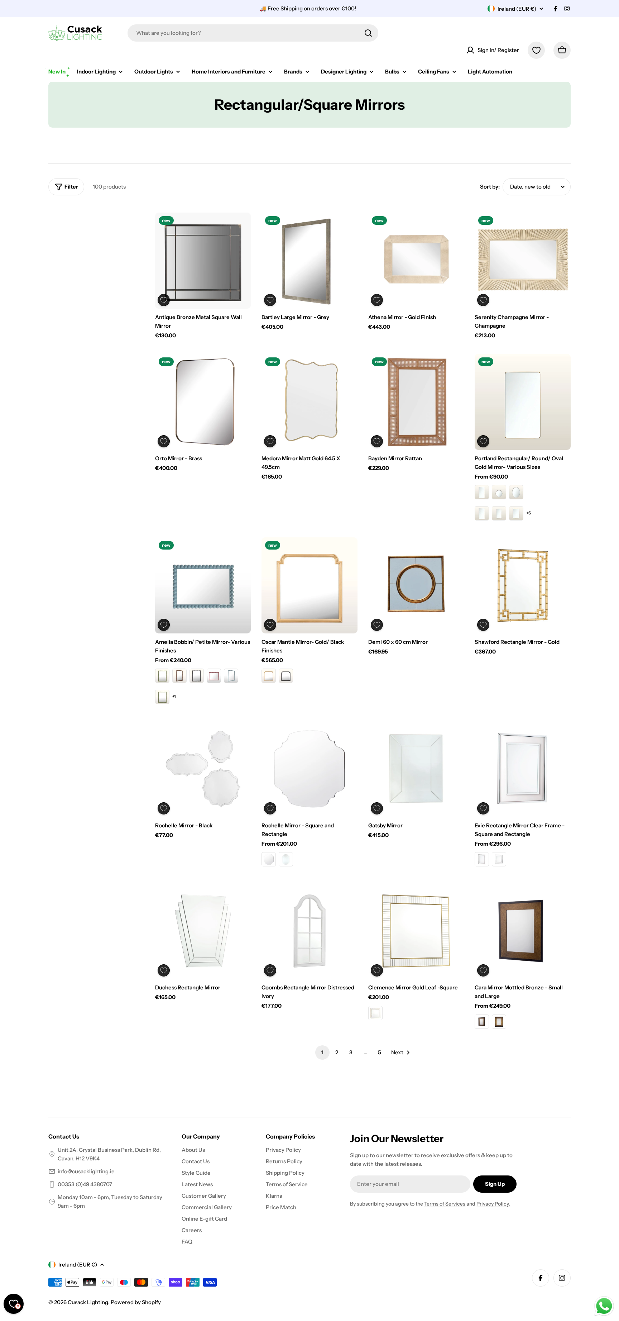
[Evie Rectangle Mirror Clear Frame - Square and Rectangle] (523, 769)
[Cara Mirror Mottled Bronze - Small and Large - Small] (482, 1021)
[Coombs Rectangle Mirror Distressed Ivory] (309, 931)
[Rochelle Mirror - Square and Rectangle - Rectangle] (286, 859)
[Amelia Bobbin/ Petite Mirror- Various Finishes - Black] (196, 676)
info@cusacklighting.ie (86, 1171)
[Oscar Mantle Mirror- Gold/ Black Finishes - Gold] (268, 676)
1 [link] (322, 1052)
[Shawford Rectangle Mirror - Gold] (523, 585)
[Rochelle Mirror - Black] (203, 769)
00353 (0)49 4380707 (85, 1184)
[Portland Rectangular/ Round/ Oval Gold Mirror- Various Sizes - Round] (499, 492)
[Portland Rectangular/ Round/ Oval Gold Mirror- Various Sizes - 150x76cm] (499, 513)
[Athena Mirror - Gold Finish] (416, 261)
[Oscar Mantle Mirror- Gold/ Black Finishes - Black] (286, 676)
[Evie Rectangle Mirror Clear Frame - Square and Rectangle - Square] (499, 859)
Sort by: (490, 186)
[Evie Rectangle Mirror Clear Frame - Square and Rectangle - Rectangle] (482, 859)
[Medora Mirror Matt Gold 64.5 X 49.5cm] (309, 402)
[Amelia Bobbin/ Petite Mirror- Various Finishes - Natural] (179, 676)
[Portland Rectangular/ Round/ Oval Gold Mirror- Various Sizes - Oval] (516, 492)
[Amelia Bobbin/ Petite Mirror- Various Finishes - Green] (162, 676)
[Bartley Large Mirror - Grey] (309, 261)
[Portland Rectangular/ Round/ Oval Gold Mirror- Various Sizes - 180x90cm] (482, 513)
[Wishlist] (536, 50)
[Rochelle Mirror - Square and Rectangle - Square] (268, 859)
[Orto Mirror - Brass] (203, 402)
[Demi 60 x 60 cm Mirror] (416, 585)
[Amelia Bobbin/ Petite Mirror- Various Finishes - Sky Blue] (231, 676)
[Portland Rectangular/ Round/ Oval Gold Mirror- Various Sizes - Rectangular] (482, 492)
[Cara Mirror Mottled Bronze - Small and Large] (523, 931)
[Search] (368, 33)
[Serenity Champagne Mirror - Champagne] (523, 261)
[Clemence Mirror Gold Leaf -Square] (416, 931)
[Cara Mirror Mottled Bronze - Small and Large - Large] (499, 1021)
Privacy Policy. (493, 1204)
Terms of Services (444, 1204)
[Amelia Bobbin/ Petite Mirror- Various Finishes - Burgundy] (214, 676)
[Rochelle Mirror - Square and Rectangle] (309, 769)
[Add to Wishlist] (163, 300)
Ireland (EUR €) (517, 8)
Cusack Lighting (88, 1302)
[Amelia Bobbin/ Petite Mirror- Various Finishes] (203, 585)
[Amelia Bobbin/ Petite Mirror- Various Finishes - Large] (162, 697)
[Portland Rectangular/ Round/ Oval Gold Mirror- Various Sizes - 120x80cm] (516, 513)
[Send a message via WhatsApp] (604, 1306)
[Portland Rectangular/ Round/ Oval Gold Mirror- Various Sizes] (523, 402)
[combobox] (253, 33)
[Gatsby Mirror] (416, 769)
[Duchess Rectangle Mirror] (203, 931)
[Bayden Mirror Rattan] (416, 402)
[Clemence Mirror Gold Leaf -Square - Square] (375, 1013)
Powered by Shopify (136, 1302)
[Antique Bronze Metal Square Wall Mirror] (203, 261)
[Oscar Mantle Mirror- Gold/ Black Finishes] (309, 585)
